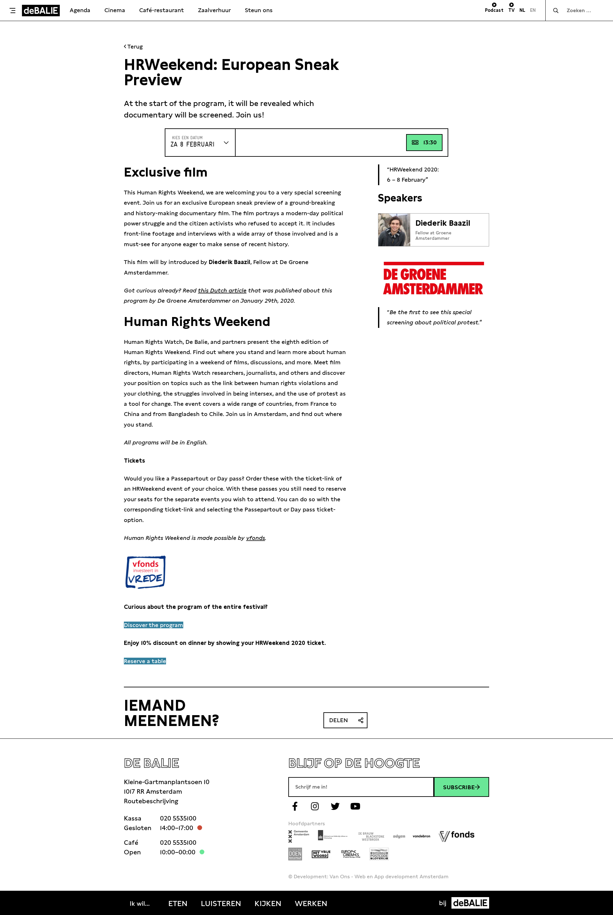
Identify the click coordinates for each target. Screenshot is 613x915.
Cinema (114, 10)
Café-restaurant (161, 10)
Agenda (80, 10)
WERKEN (311, 903)
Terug (134, 46)
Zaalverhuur (214, 10)
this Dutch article (222, 290)
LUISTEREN (221, 903)
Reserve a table (145, 661)
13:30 (430, 142)
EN (533, 10)
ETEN (177, 903)
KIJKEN (267, 903)
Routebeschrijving (151, 801)
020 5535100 (178, 818)
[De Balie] (41, 10)
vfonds (255, 537)
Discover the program (153, 625)
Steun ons (259, 10)
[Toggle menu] (12, 10)
